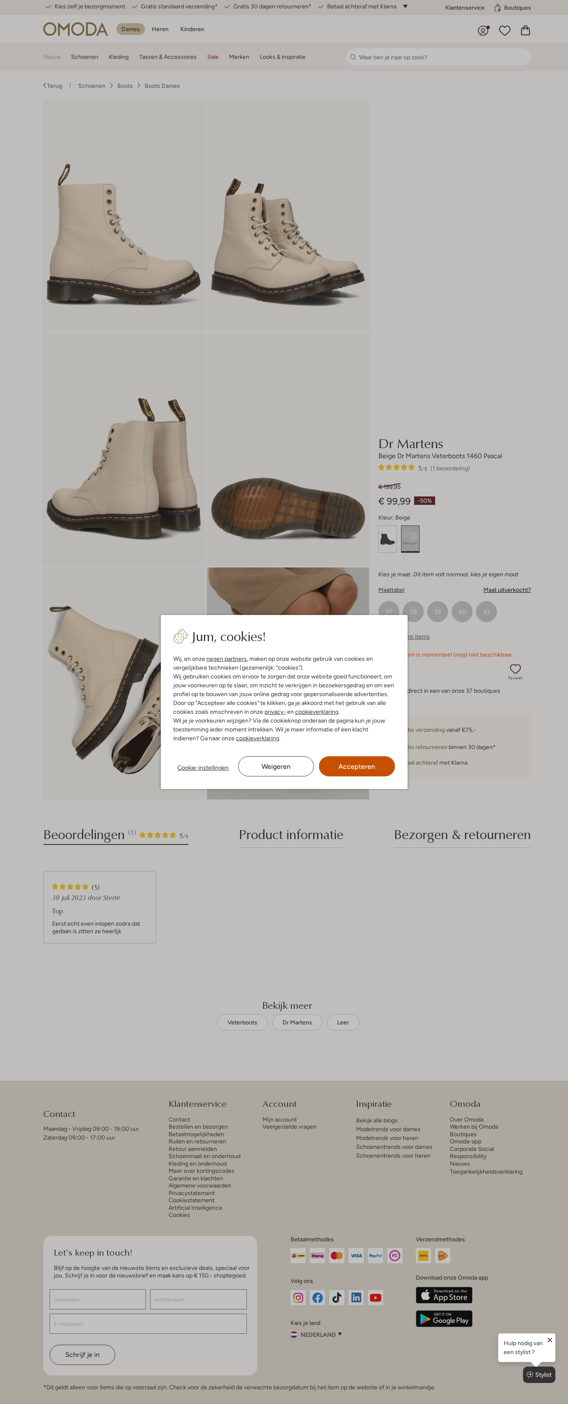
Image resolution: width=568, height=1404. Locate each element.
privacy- (275, 711)
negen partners (226, 658)
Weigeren (276, 767)
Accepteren (356, 767)
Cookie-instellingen (203, 767)
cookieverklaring (316, 711)
